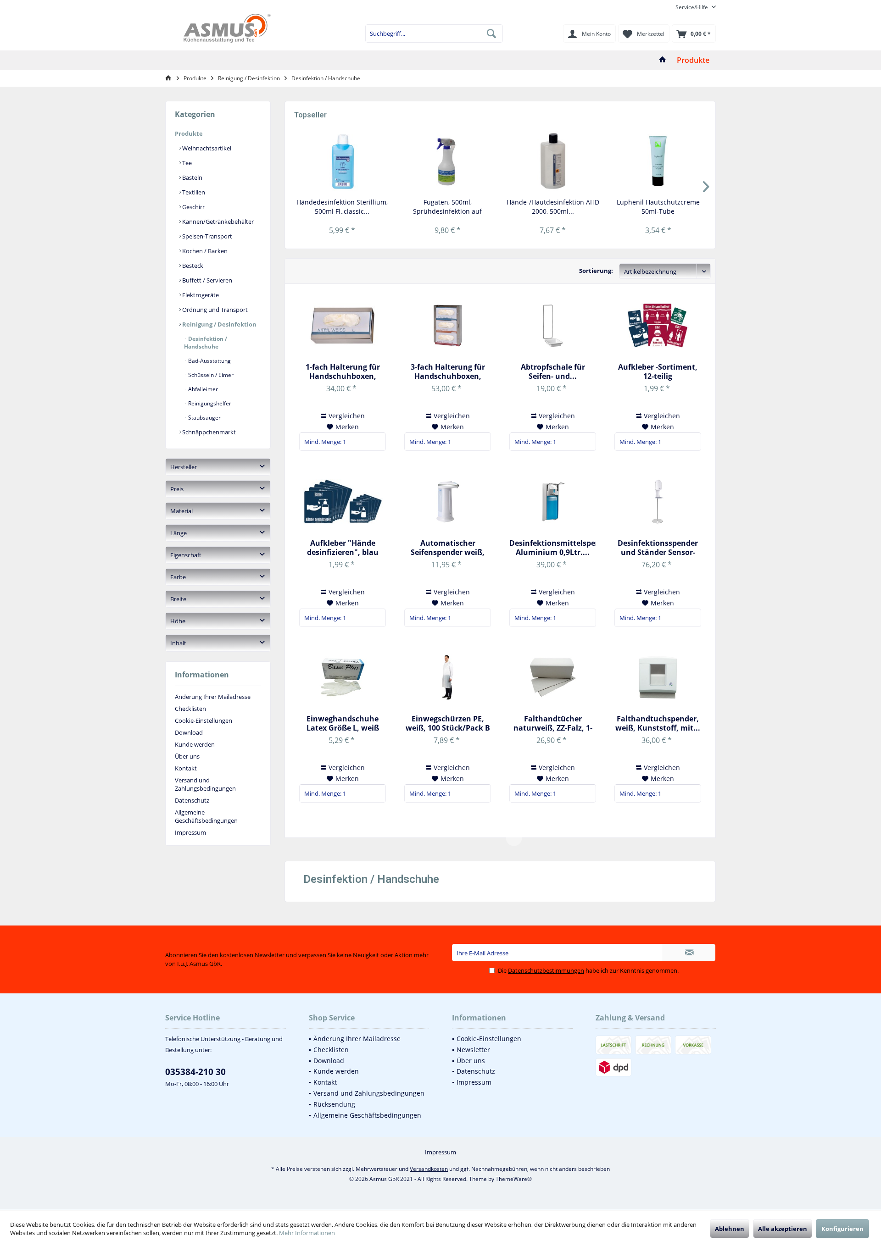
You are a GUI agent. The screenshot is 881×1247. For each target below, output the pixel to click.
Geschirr (193, 207)
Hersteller (183, 467)
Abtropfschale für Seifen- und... (553, 371)
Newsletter (473, 1049)
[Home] (662, 60)
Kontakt (186, 768)
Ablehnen (729, 1229)
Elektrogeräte (200, 295)
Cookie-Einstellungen (203, 720)
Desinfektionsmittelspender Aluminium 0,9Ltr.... (552, 547)
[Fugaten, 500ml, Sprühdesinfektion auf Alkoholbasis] (448, 161)
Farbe (178, 577)
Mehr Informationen (307, 1233)
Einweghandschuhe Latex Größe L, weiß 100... (343, 723)
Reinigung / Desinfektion (218, 324)
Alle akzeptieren (782, 1229)
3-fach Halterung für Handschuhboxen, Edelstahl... (448, 371)
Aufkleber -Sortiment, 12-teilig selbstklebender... (657, 371)
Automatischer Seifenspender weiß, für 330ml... (448, 547)
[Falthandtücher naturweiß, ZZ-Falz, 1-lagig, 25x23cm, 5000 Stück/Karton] (552, 677)
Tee (186, 163)
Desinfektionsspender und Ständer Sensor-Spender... (658, 547)
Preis (177, 489)
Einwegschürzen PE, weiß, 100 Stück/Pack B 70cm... (448, 723)
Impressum (190, 832)
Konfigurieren (842, 1229)
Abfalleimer (202, 389)
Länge (178, 533)
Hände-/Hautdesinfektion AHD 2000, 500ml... (553, 207)
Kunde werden (195, 744)
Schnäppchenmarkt (208, 432)
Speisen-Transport (206, 236)
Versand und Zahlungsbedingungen (205, 784)
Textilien (193, 192)
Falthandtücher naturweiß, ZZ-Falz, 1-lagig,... (552, 723)
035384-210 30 (195, 1072)
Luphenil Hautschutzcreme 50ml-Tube (658, 207)
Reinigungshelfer (209, 403)
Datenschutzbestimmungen (546, 970)
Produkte (189, 133)
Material (181, 511)
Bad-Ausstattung (209, 361)
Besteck (192, 265)
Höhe (177, 621)
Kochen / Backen (204, 251)
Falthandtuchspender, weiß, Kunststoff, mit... (657, 723)
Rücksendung (334, 1104)
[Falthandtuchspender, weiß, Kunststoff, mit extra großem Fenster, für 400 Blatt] (657, 677)
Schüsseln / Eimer (210, 375)
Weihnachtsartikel (206, 148)
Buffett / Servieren (206, 280)
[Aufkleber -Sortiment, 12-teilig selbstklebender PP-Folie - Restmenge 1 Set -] (657, 326)
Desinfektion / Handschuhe (205, 342)
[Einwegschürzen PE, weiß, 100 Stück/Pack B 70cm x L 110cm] (447, 677)
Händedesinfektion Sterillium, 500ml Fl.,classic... (342, 207)
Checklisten (190, 708)
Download (189, 732)
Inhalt (178, 643)
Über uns (187, 756)
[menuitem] (692, 7)
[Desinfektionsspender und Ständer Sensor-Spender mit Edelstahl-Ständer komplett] (657, 502)
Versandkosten (429, 1169)
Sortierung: (596, 270)
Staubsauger (204, 417)
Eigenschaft (185, 555)
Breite (178, 599)
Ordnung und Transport (214, 309)
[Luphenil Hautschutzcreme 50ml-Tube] (658, 161)
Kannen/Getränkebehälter (217, 221)
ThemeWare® (514, 1179)
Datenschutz (192, 800)
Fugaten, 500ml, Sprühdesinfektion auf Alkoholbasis (447, 207)
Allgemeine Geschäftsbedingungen (206, 816)
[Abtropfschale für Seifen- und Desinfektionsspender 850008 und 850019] (552, 326)
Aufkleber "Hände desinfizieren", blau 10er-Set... (343, 547)
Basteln (191, 177)
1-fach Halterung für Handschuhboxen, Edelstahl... (343, 371)
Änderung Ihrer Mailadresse (213, 697)
